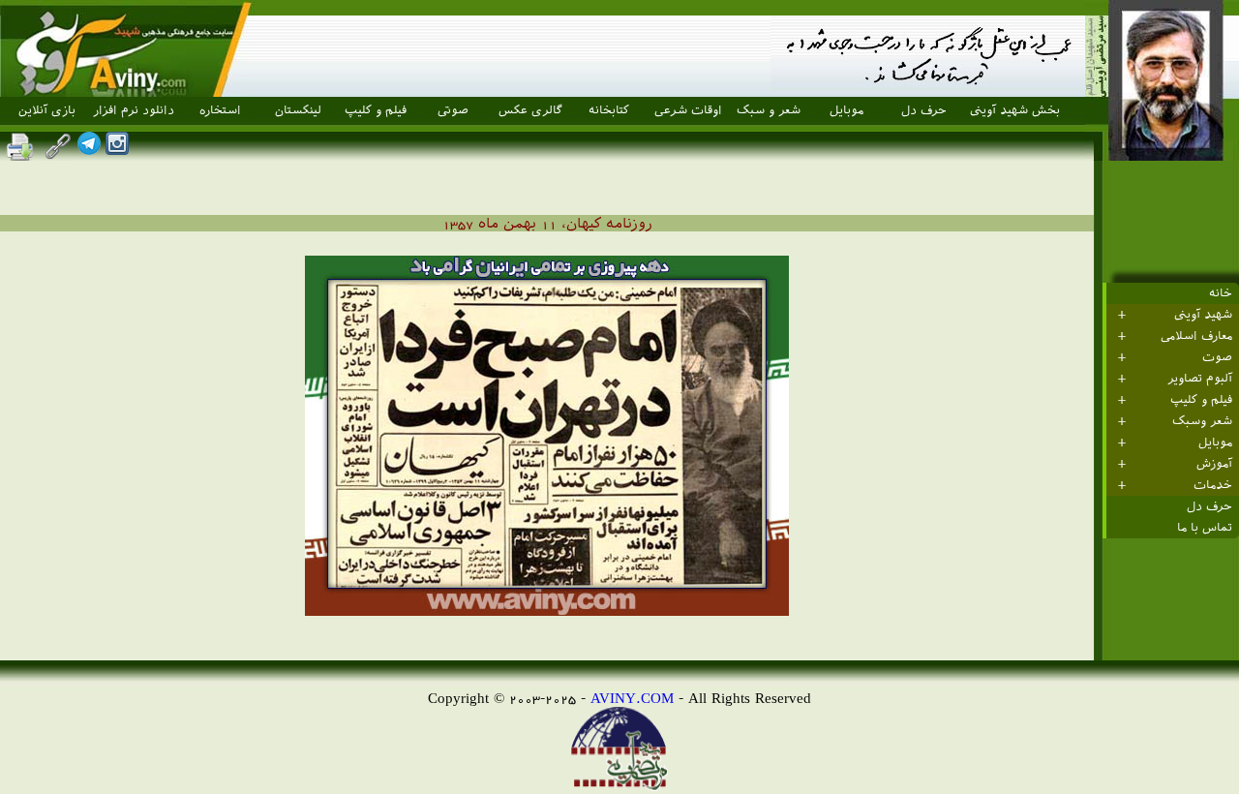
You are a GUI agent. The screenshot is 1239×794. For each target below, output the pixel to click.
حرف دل (924, 110)
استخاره (220, 110)
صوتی (453, 110)
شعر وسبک (1202, 421)
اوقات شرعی (688, 110)
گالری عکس (530, 110)
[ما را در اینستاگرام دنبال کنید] (117, 149)
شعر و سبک (769, 110)
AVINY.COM (632, 697)
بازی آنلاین (47, 110)
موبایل (846, 110)
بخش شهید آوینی (1015, 110)
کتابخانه (609, 110)
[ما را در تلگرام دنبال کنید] (89, 149)
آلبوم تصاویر (1199, 378)
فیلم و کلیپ (376, 110)
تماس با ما (1204, 527)
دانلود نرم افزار (133, 110)
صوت (1217, 357)
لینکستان (298, 110)
